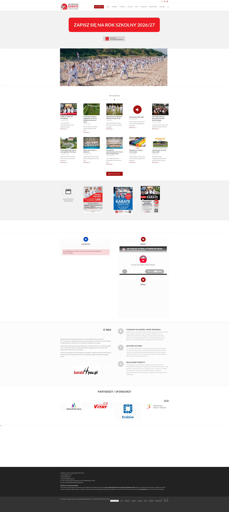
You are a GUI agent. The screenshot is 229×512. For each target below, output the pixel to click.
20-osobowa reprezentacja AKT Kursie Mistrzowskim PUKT (114, 152)
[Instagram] (167, 1)
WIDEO (143, 244)
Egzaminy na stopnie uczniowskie (136, 151)
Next (167, 401)
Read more (63, 129)
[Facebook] (162, 1)
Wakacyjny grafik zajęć (136, 117)
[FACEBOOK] (85, 239)
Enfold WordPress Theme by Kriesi (101, 508)
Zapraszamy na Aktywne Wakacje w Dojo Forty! (114, 117)
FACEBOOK (86, 244)
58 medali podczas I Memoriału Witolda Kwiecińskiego (158, 118)
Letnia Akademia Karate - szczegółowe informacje (68, 151)
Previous (165, 401)
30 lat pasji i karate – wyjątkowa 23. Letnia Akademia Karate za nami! (90, 119)
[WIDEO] (143, 239)
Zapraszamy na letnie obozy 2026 (159, 151)
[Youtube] (164, 1)
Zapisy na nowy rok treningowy (66, 117)
